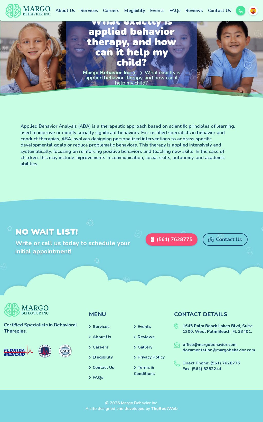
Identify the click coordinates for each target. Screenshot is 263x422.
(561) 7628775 (174, 239)
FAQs (175, 11)
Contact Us (219, 11)
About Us (65, 11)
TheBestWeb (164, 408)
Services (89, 11)
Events (157, 11)
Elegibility (134, 11)
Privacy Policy (151, 357)
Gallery (145, 347)
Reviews (194, 11)
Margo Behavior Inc (107, 72)
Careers (111, 11)
